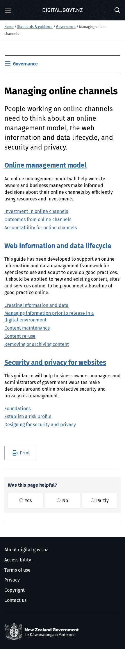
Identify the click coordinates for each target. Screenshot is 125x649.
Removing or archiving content (36, 344)
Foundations (17, 408)
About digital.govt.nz (26, 549)
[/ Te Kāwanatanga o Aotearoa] (42, 631)
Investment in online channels (36, 211)
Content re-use (19, 336)
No (64, 500)
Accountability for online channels (40, 227)
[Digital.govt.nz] (62, 10)
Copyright (14, 590)
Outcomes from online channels (37, 219)
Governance (66, 27)
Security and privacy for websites (55, 363)
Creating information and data (36, 305)
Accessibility (17, 560)
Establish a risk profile (27, 416)
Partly (102, 500)
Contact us (15, 600)
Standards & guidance (35, 27)
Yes (28, 500)
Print (25, 453)
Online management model (45, 165)
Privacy (12, 580)
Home (9, 27)
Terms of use (17, 570)
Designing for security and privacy (40, 424)
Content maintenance (27, 328)
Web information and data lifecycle (57, 246)
